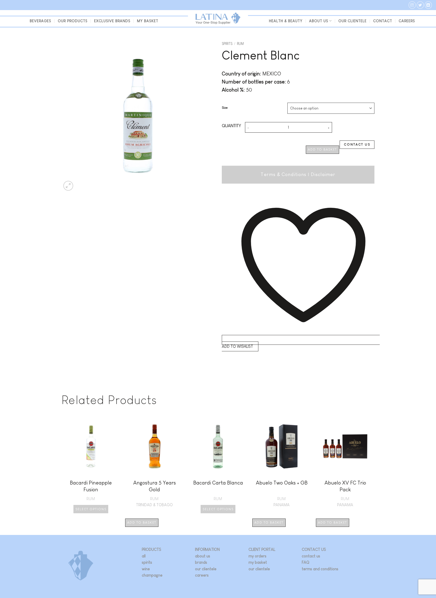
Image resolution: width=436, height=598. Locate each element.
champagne (152, 575)
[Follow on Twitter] (420, 5)
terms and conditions (320, 569)
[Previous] (62, 475)
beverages (40, 21)
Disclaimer (323, 174)
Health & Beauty (286, 21)
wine (146, 569)
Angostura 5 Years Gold (154, 486)
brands (201, 562)
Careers (407, 21)
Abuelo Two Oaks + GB (282, 483)
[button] (68, 186)
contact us (311, 556)
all (144, 556)
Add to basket (322, 149)
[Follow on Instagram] (412, 5)
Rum (240, 44)
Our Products (73, 21)
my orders (257, 556)
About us (318, 21)
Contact (382, 21)
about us (202, 556)
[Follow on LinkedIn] (428, 5)
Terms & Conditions (283, 174)
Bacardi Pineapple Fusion (91, 486)
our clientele (352, 21)
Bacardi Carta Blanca (218, 483)
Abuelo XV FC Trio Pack (345, 486)
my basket (147, 21)
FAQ (305, 562)
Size (225, 107)
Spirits (227, 44)
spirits (147, 562)
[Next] (374, 475)
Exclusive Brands (112, 21)
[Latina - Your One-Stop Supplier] (218, 18)
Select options (90, 509)
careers (202, 575)
